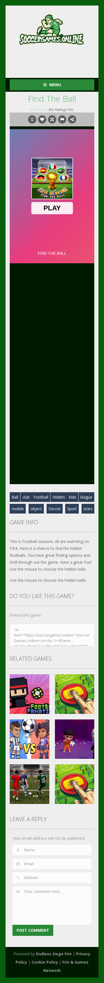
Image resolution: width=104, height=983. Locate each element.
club (26, 497)
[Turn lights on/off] (32, 119)
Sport (72, 508)
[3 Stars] (38, 109)
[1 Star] (31, 109)
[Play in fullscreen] (52, 119)
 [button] (62, 119)
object (36, 508)
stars (87, 508)
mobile (18, 508)
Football (41, 497)
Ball (15, 497)
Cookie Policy (45, 962)
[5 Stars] (46, 109)
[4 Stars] (42, 109)
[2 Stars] (35, 109)
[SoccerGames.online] (52, 28)
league (86, 497)
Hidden (58, 497)
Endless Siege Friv (54, 953)
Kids (72, 497)
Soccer (55, 508)
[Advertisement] (57, 59)
